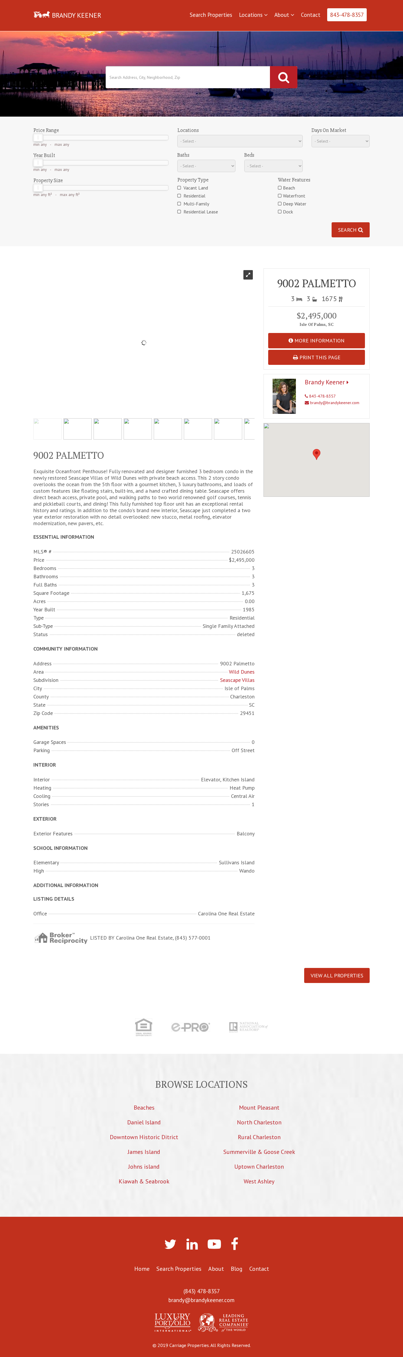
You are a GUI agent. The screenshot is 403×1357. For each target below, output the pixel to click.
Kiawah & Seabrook (144, 1181)
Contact (310, 14)
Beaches (144, 1107)
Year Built (44, 155)
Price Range (46, 130)
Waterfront (294, 196)
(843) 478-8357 (202, 1291)
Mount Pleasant (259, 1107)
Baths (183, 155)
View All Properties (337, 975)
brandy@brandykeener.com (334, 402)
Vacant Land (195, 188)
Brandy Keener (326, 382)
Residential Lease (200, 212)
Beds (249, 155)
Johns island (144, 1166)
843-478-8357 (347, 14)
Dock (288, 212)
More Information (319, 340)
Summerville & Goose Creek (259, 1152)
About (282, 14)
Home (142, 1268)
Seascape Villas (237, 680)
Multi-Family (195, 204)
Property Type (193, 180)
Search (348, 229)
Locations (251, 14)
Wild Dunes (242, 672)
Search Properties (211, 14)
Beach (289, 188)
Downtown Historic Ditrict (144, 1137)
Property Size (48, 180)
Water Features (294, 180)
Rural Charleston (259, 1137)
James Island (144, 1152)
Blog (237, 1268)
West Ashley (259, 1181)
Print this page (319, 357)
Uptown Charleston (259, 1166)
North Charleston (259, 1122)
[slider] (38, 137)
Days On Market (329, 130)
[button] (316, 454)
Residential (193, 196)
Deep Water (294, 204)
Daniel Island (144, 1122)
